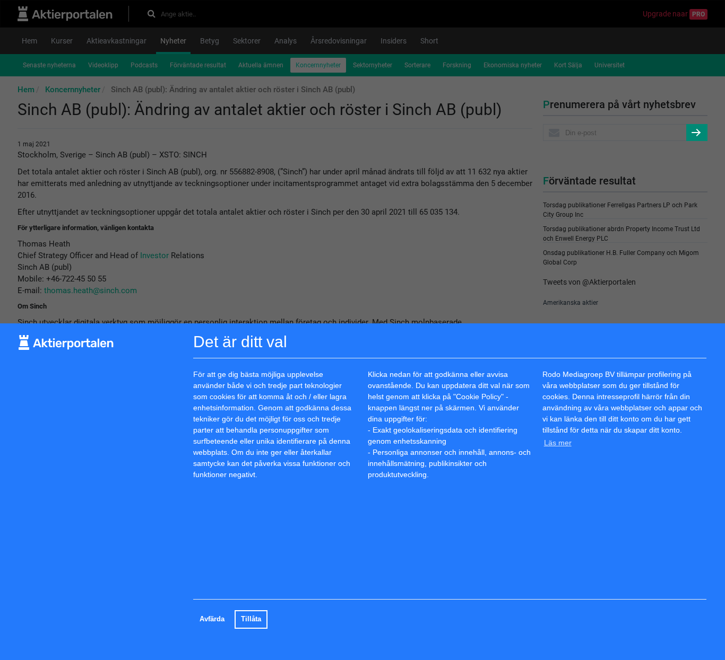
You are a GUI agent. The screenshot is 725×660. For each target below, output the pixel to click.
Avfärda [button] (212, 619)
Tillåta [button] (251, 619)
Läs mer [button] (558, 442)
